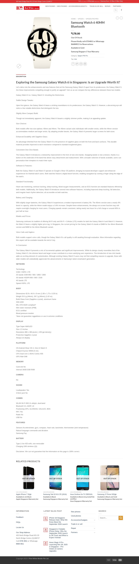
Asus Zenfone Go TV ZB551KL (81, 494)
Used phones (62, 6)
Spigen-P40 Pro (92, 19)
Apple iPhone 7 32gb (23, 494)
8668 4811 (97, 1)
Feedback (20, 517)
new (75, 59)
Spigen (81, 19)
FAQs (18, 522)
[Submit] (121, 518)
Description (21, 76)
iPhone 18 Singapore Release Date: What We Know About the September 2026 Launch (58, 521)
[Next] (122, 485)
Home (73, 19)
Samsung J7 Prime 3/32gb (107, 494)
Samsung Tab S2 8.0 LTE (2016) (55, 494)
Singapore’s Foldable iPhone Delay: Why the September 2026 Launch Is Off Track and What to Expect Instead (58, 533)
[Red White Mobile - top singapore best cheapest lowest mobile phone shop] (27, 8)
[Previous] (16, 485)
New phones (50, 6)
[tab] (21, 76)
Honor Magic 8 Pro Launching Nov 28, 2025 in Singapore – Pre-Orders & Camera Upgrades (58, 546)
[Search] (116, 10)
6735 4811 (83, 1)
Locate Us (20, 527)
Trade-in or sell (96, 6)
